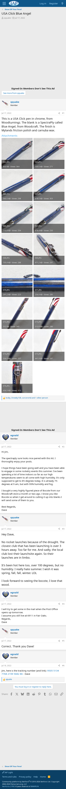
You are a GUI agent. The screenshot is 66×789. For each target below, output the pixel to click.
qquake (7, 17)
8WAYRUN (35, 786)
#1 (63, 113)
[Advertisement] (33, 53)
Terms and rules (9, 776)
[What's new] (62, 3)
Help (35, 776)
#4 (63, 604)
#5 (63, 641)
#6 (63, 665)
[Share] (59, 113)
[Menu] (4, 3)
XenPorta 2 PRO (8, 786)
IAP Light (8, 772)
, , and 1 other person (27, 398)
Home (43, 776)
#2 (63, 446)
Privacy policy (25, 776)
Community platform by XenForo (26, 781)
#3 (63, 529)
